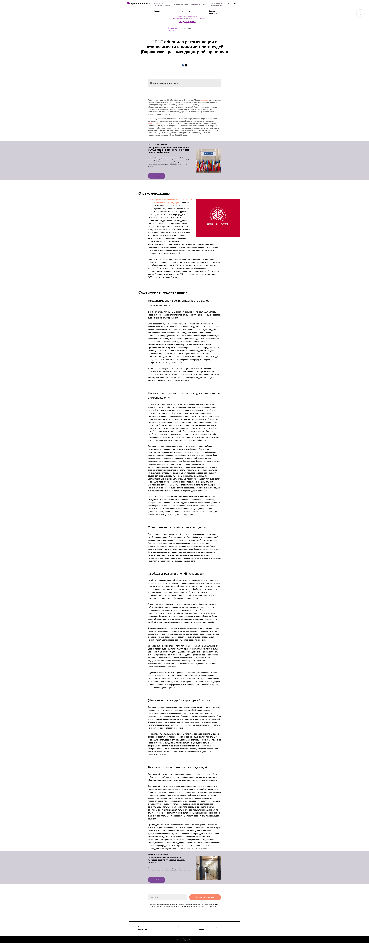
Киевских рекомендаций (157, 123)
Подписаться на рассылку (205, 897)
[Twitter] (186, 65)
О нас (180, 927)
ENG (234, 4)
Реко (150, 200)
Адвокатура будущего (198, 4)
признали (204, 100)
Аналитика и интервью (181, 4)
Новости (157, 11)
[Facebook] (183, 65)
